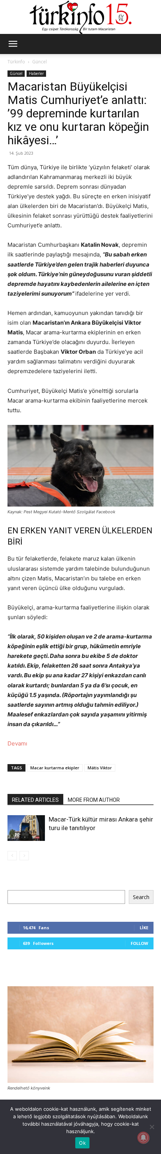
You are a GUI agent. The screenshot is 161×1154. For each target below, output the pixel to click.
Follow (139, 943)
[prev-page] (12, 855)
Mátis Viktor (100, 767)
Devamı (17, 743)
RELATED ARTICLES (35, 800)
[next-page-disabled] (24, 855)
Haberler (36, 73)
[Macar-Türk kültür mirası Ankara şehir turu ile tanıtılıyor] (26, 828)
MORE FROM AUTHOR (94, 800)
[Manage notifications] (143, 1138)
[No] (151, 1127)
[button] (13, 44)
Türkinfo (16, 62)
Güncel (39, 62)
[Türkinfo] (80, 17)
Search (141, 897)
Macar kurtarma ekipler (54, 767)
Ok (82, 1143)
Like (144, 927)
